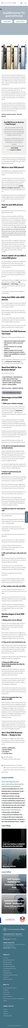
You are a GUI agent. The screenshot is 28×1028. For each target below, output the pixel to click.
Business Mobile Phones (10, 765)
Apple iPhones (6, 970)
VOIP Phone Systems (8, 979)
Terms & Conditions (7, 996)
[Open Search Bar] (25, 3)
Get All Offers (26, 517)
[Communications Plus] (8, 3)
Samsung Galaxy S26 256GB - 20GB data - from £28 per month (14, 903)
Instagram (5, 1013)
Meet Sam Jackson (9, 866)
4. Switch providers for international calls (13, 803)
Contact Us (5, 990)
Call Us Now (6, 21)
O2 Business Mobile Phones (9, 968)
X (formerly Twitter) (7, 1015)
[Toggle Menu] (21, 3)
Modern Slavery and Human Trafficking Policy (13, 998)
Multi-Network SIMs (7, 964)
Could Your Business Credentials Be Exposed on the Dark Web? (13, 845)
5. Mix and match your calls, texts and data (13, 805)
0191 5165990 (13, 948)
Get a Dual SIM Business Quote (11, 392)
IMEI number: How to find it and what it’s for (14, 767)
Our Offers (5, 958)
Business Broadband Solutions (10, 975)
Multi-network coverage (10, 380)
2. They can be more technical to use (12, 814)
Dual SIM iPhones (7, 377)
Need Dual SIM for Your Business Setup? (13, 791)
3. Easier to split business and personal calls (14, 800)
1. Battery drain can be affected (10, 812)
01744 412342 (13, 939)
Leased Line (6, 977)
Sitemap (5, 1000)
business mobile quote (14, 759)
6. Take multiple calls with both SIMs (12, 807)
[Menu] (2, 9)
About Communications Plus (9, 988)
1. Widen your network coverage (11, 796)
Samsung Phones (7, 973)
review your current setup (13, 361)
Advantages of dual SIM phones (10, 793)
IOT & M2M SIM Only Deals (9, 966)
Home (2, 36)
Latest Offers (20, 21)
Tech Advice (19, 765)
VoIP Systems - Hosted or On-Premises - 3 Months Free (14, 883)
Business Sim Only (7, 962)
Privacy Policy (6, 992)
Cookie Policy (6, 994)
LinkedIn (5, 1009)
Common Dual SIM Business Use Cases (12, 789)
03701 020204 (9, 757)
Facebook (5, 1011)
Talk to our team (6, 388)
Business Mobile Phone (7, 453)
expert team (9, 691)
